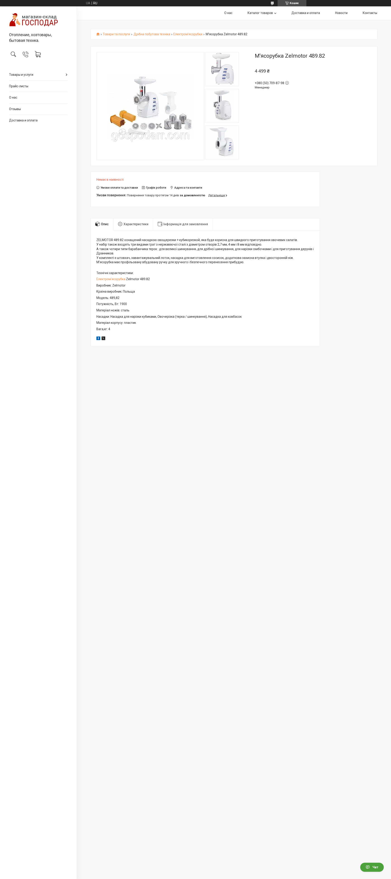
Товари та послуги (116, 34)
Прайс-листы (18, 86)
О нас (13, 97)
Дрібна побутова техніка (152, 34)
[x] (103, 339)
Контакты (370, 13)
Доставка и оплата (23, 120)
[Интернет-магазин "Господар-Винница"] (38, 19)
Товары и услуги (21, 74)
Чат (375, 867)
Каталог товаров (260, 13)
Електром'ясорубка (110, 279)
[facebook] (98, 339)
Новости (341, 13)
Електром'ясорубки (187, 34)
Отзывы (15, 109)
